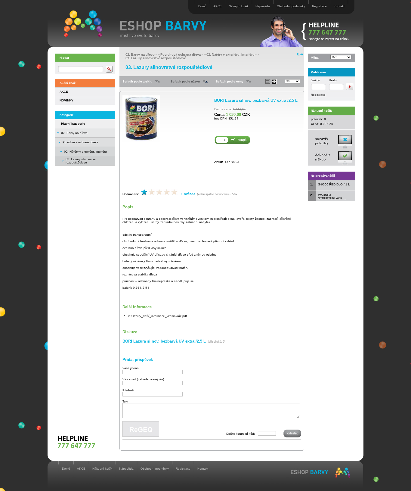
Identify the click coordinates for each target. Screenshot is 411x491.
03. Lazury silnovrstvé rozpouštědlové (155, 58)
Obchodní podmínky (291, 6)
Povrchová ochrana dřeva (80, 142)
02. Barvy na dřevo (74, 133)
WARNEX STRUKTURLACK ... (332, 196)
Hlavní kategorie (73, 123)
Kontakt (339, 6)
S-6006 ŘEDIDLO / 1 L (334, 184)
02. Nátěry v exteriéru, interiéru (85, 151)
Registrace (319, 6)
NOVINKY (66, 100)
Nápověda (262, 6)
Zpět (300, 54)
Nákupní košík (239, 6)
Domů (202, 6)
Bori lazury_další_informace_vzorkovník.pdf (157, 316)
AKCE (217, 6)
